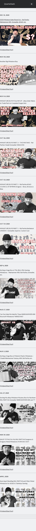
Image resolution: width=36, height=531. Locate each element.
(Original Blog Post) (6, 50)
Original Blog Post (6, 173)
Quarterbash (9, 4)
